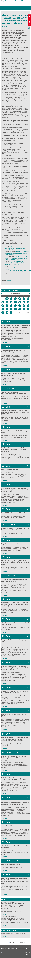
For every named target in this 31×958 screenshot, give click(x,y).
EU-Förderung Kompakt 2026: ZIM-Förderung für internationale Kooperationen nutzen (15, 326)
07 (2, 302)
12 (23, 302)
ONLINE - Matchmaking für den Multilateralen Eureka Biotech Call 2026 (13, 392)
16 (11, 305)
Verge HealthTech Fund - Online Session (14, 544)
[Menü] (4, 8)
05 (23, 298)
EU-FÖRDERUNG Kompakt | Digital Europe (14, 513)
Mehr (5, 342)
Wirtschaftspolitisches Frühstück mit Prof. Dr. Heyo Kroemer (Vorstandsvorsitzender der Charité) (14, 604)
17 (15, 305)
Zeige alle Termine (8, 317)
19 (23, 305)
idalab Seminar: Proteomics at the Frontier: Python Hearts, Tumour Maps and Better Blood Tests (15, 449)
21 (2, 309)
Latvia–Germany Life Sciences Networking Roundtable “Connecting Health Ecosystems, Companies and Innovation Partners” (15, 802)
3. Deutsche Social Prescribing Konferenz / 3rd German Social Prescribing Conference (14, 778)
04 (19, 298)
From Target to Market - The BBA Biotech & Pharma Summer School (15, 529)
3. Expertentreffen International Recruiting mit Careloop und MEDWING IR (14, 691)
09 (11, 302)
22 (7, 309)
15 (7, 305)
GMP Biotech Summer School (10, 864)
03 (15, 298)
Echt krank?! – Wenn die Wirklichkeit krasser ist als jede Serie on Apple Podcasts (17, 253)
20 (28, 305)
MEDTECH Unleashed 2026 (9, 469)
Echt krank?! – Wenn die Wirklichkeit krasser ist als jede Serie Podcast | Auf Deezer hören (15, 263)
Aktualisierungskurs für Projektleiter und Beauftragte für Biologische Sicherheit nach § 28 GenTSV (15, 412)
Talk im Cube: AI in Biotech (9, 826)
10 (15, 302)
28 (2, 312)
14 (2, 305)
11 (19, 302)
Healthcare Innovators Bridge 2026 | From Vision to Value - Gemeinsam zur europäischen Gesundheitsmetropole (14, 739)
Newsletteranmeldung (8, 930)
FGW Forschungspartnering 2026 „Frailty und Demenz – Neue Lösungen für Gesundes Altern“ (15, 562)
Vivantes (8, 280)
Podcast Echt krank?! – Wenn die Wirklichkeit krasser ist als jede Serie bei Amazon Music (16, 258)
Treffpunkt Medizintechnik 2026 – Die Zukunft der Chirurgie (13, 351)
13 (28, 302)
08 (7, 302)
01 (7, 298)
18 (19, 305)
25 (19, 309)
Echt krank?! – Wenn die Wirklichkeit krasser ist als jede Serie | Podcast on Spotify (15, 248)
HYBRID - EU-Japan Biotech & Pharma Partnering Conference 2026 (13, 756)
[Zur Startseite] (13, 1)
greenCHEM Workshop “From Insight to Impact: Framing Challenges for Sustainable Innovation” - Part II (15, 668)
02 (11, 298)
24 (15, 309)
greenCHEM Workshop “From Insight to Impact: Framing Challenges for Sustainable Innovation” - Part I (15, 489)
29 (7, 312)
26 (23, 309)
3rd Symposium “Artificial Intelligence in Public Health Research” (14, 580)
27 (28, 309)
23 (11, 309)
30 (11, 312)
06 (28, 298)
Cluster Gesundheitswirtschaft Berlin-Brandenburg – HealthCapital (9, 949)
